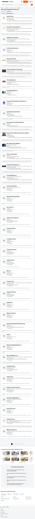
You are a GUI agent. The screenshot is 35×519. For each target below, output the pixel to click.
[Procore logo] (5, 1)
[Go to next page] (23, 444)
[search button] (32, 5)
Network (11, 1)
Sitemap (2, 515)
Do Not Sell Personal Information (4, 513)
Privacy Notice (2, 510)
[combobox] (26, 5)
